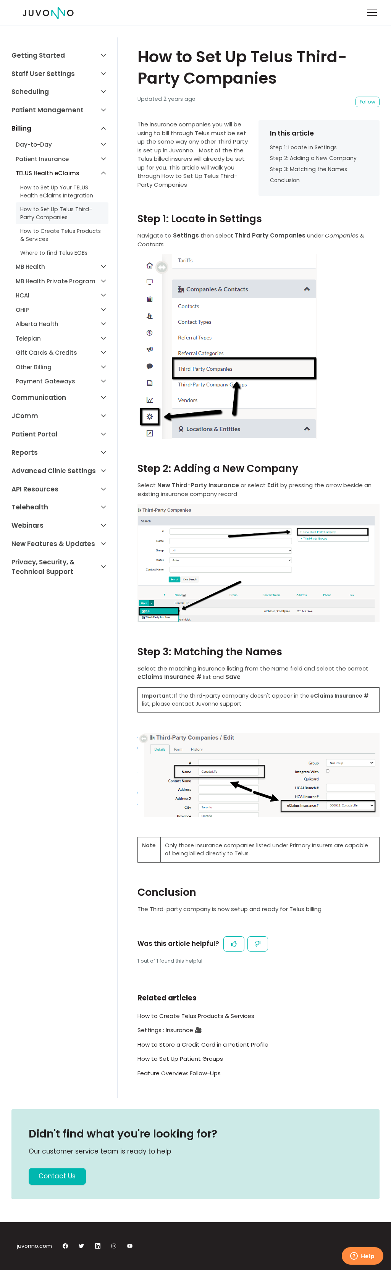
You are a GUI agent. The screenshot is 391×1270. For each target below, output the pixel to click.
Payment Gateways (45, 381)
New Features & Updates (53, 543)
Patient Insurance (42, 159)
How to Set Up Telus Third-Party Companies (56, 213)
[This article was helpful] (233, 944)
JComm (24, 415)
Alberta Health (37, 324)
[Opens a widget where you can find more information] (362, 1256)
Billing (21, 128)
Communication (38, 397)
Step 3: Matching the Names (308, 169)
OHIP (22, 310)
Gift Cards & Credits (46, 353)
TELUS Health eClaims (47, 173)
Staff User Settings (43, 73)
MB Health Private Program (55, 281)
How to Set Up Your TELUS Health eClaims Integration (56, 191)
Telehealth (29, 507)
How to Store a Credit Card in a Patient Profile (202, 1045)
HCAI (22, 295)
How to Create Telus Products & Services (195, 1016)
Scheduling (30, 91)
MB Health (30, 267)
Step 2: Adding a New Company (313, 158)
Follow (367, 101)
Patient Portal (34, 434)
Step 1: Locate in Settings (303, 147)
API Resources (34, 489)
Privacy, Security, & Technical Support (43, 566)
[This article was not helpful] (257, 944)
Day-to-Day (34, 145)
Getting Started (38, 55)
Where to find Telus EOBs (53, 253)
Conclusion (285, 180)
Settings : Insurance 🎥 (169, 1030)
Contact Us (57, 1176)
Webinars (27, 525)
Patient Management (47, 110)
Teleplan (28, 338)
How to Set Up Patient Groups (180, 1059)
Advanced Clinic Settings (53, 470)
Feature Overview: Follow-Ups (179, 1073)
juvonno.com (34, 1246)
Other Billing (34, 367)
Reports (24, 452)
